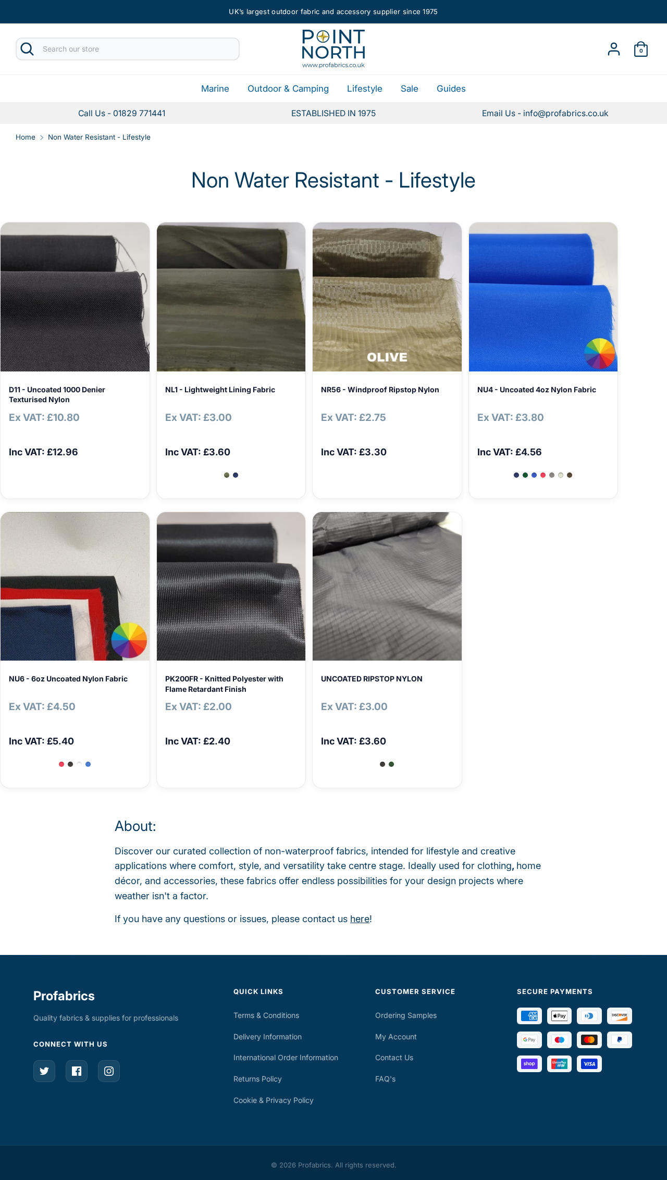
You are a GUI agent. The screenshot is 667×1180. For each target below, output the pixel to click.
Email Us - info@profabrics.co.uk (545, 113)
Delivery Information (267, 1036)
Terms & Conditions (266, 1015)
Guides (451, 88)
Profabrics (64, 995)
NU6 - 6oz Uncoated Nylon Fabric (68, 678)
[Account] (613, 45)
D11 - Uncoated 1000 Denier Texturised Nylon (57, 394)
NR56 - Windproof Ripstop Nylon (380, 389)
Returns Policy (257, 1078)
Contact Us (394, 1057)
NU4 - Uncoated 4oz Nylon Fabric (536, 389)
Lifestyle (364, 88)
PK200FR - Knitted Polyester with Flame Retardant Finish (224, 683)
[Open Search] (27, 49)
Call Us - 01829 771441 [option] (121, 113)
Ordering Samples (406, 1015)
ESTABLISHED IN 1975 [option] (333, 113)
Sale (409, 88)
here (359, 918)
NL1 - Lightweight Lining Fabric (220, 389)
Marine (215, 88)
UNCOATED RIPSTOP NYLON (372, 678)
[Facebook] (77, 1071)
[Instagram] (109, 1071)
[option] (545, 113)
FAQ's (385, 1078)
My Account (396, 1036)
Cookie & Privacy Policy (273, 1100)
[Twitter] (44, 1071)
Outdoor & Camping (288, 88)
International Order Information (285, 1057)
